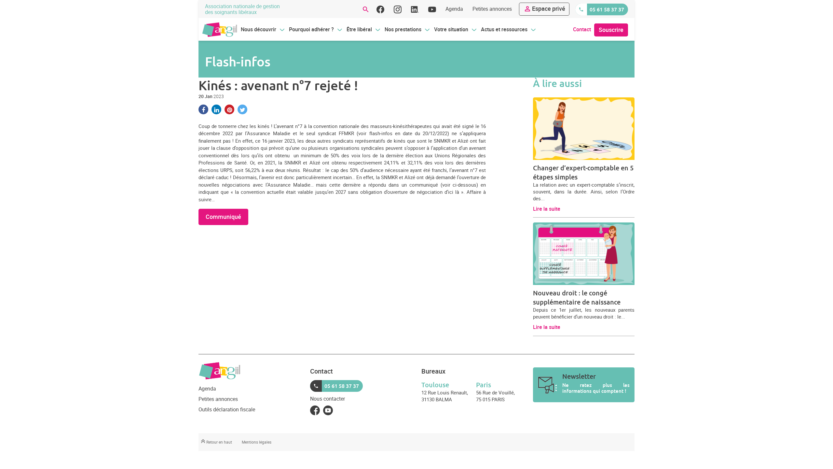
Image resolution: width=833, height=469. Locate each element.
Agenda (454, 8)
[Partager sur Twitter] (242, 109)
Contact (582, 29)
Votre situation (451, 29)
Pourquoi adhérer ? (311, 29)
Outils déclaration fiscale (226, 409)
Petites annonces (492, 8)
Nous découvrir (258, 29)
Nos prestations (403, 29)
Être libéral (359, 29)
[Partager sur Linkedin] (216, 109)
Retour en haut (218, 442)
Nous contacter (327, 398)
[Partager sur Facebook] (203, 109)
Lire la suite (546, 208)
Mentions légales (256, 442)
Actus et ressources (504, 29)
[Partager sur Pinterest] (229, 109)
